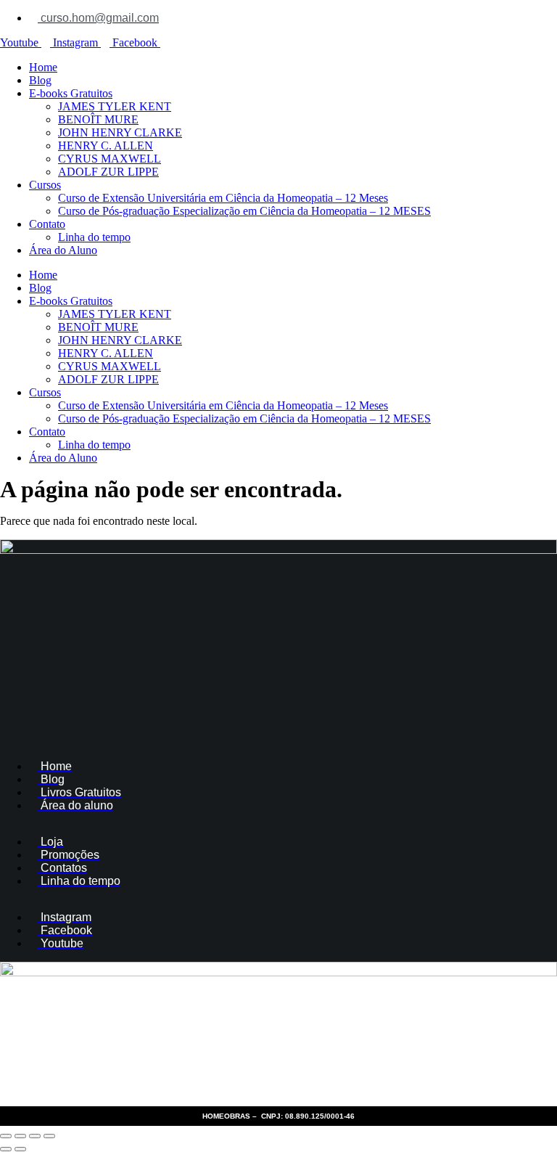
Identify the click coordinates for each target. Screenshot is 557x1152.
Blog (40, 80)
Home (43, 67)
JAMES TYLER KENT (114, 106)
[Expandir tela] (20, 1136)
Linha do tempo (94, 237)
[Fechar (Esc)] (49, 1136)
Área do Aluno (63, 250)
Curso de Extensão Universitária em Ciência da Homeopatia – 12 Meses (223, 198)
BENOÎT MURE (98, 119)
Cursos (45, 185)
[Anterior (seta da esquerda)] (6, 1149)
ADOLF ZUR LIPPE (108, 172)
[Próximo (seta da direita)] (20, 1149)
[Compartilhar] (35, 1136)
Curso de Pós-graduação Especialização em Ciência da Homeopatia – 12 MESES (244, 211)
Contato (47, 224)
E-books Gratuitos (70, 93)
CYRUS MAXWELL (109, 158)
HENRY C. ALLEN (105, 145)
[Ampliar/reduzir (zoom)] (6, 1136)
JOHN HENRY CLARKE (120, 132)
